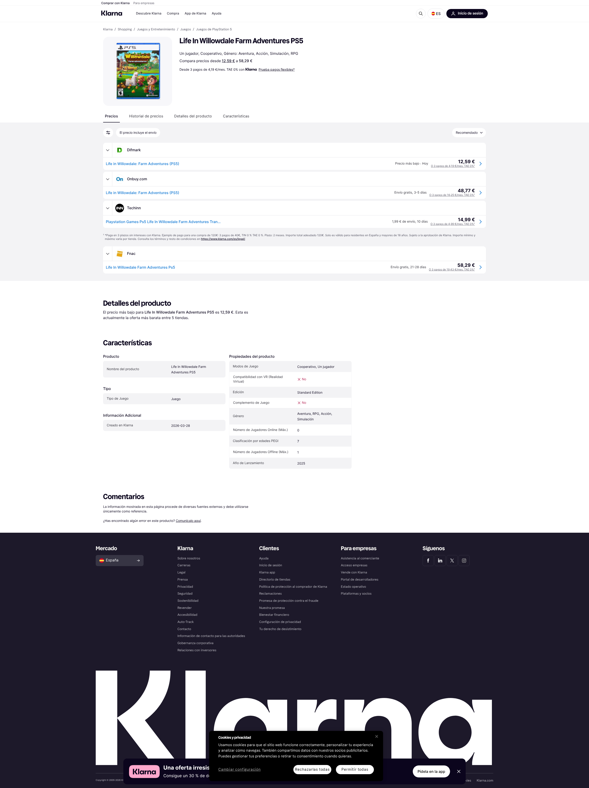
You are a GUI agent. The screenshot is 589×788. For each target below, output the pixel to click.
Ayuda (216, 13)
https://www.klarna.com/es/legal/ (223, 239)
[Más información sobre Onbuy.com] (107, 179)
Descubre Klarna (148, 13)
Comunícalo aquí (188, 521)
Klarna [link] (108, 29)
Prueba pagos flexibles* (277, 69)
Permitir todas (354, 769)
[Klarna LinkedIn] (440, 560)
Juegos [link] (185, 29)
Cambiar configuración (239, 770)
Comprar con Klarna (115, 3)
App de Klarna (195, 13)
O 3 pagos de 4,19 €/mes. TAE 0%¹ (453, 166)
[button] (436, 14)
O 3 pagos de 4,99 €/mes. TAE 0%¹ (452, 224)
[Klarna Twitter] (452, 560)
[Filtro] (108, 132)
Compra (173, 13)
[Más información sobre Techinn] (107, 208)
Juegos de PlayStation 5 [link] (214, 29)
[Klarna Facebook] (428, 560)
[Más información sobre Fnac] (107, 253)
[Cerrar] (377, 736)
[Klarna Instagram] (464, 560)
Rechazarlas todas (312, 769)
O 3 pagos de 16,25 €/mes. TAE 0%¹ (452, 195)
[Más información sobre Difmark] (107, 150)
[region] (296, 756)
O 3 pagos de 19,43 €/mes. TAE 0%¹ (452, 269)
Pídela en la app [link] (431, 771)
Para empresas (143, 3)
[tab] (111, 116)
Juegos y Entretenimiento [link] (156, 29)
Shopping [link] (125, 29)
